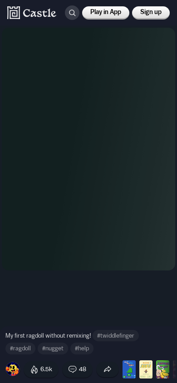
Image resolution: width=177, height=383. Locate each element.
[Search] (72, 12)
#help (82, 348)
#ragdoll (20, 348)
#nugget (53, 348)
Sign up (151, 12)
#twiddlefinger (115, 336)
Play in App (105, 12)
